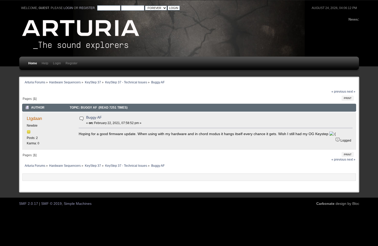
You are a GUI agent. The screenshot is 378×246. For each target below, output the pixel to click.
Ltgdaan (34, 118)
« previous (338, 91)
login (68, 8)
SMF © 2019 (51, 204)
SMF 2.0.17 (28, 204)
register (87, 8)
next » (351, 91)
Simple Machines (78, 204)
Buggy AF (94, 117)
